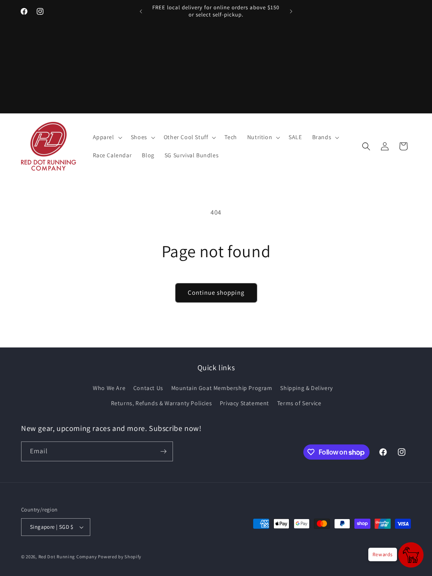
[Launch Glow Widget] (411, 555)
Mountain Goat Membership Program (222, 388)
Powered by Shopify (119, 557)
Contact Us (148, 388)
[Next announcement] (291, 11)
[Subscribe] (163, 451)
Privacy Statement (244, 403)
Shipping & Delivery (306, 388)
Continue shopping (216, 292)
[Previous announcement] (141, 11)
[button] (107, 137)
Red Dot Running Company (67, 557)
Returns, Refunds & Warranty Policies (161, 403)
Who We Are (109, 388)
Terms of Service (299, 403)
